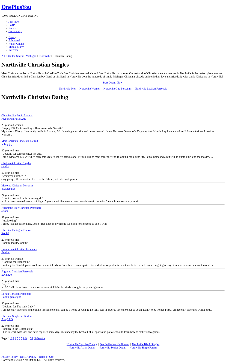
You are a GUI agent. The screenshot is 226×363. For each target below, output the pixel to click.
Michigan (31, 55)
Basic (11, 37)
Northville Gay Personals (117, 88)
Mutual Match (16, 46)
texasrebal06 (8, 188)
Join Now (13, 21)
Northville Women (89, 88)
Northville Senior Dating (112, 347)
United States (15, 55)
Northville (45, 55)
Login (11, 24)
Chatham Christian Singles (16, 163)
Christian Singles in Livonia (16, 115)
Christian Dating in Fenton (16, 230)
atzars (4, 210)
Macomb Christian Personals (17, 185)
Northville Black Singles (145, 344)
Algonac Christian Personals (17, 271)
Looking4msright (11, 296)
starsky (5, 166)
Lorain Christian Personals (16, 293)
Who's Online (16, 43)
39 (31, 338)
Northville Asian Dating (82, 347)
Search (12, 28)
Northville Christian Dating (82, 344)
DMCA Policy (28, 356)
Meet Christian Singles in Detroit (19, 140)
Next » (41, 338)
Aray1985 (7, 319)
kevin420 (6, 274)
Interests (13, 49)
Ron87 (5, 233)
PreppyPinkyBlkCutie (13, 118)
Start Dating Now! (113, 82)
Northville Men (67, 88)
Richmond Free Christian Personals (21, 207)
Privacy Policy (9, 356)
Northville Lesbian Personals (151, 88)
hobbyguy (7, 144)
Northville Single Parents (143, 347)
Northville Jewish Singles (114, 344)
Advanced (14, 40)
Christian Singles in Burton (16, 316)
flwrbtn (5, 252)
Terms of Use (45, 356)
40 (35, 338)
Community (15, 31)
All (3, 55)
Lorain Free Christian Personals (19, 249)
